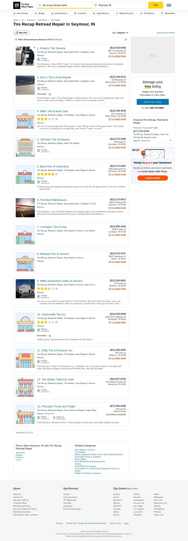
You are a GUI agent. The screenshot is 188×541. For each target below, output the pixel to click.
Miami (156, 494)
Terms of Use (115, 523)
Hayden (19, 455)
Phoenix (157, 512)
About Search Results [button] (166, 33)
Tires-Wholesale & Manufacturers (90, 461)
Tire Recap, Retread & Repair (50, 52)
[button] (169, 5)
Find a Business (70, 497)
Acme (18, 460)
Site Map (67, 503)
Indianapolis (139, 500)
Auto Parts (42, 20)
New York (158, 500)
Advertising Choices (22, 506)
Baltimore (117, 500)
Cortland (19, 457)
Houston (137, 497)
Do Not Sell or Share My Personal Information (86, 523)
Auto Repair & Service (85, 115)
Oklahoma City (160, 503)
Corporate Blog (19, 503)
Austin (116, 497)
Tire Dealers (69, 115)
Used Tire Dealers (72, 143)
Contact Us (18, 497)
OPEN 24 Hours (54, 39)
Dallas (116, 512)
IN (23, 20)
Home (15, 20)
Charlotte (117, 506)
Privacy (59, 523)
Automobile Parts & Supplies (76, 52)
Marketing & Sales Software (25, 515)
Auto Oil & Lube (92, 285)
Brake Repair (81, 459)
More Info (49, 414)
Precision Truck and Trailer (145, 128)
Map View (23, 33)
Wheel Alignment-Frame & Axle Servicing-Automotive (99, 454)
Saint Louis (159, 515)
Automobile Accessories (86, 466)
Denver (116, 515)
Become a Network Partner (25, 509)
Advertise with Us (21, 500)
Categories (68, 506)
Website (40, 55)
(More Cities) (132, 489)
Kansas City (139, 503)
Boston (116, 503)
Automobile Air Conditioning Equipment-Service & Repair (97, 469)
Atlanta (116, 494)
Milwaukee (158, 497)
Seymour (31, 20)
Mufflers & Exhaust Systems (88, 473)
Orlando (157, 506)
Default (121, 33)
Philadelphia (159, 509)
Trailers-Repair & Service (96, 410)
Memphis (138, 515)
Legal (126, 523)
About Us (17, 494)
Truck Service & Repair (74, 410)
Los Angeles (139, 509)
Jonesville (20, 453)
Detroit (136, 494)
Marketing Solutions (22, 512)
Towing (78, 464)
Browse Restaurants (72, 509)
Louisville (138, 512)
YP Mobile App (69, 500)
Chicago (116, 509)
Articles (66, 494)
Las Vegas (138, 506)
